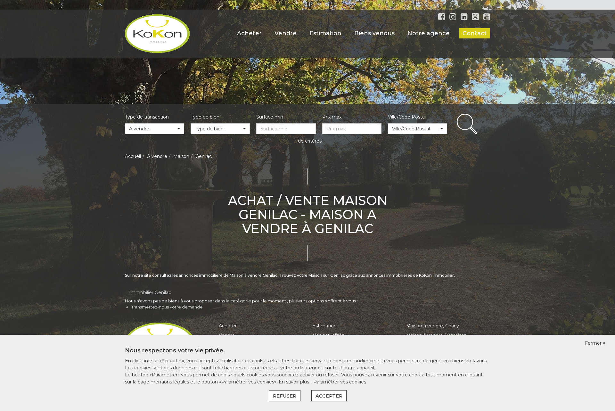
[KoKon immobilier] (157, 33)
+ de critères (308, 141)
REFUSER (284, 396)
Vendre (286, 33)
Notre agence (428, 33)
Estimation (325, 33)
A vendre (157, 156)
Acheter (249, 33)
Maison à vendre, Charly (432, 326)
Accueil (133, 156)
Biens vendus (374, 33)
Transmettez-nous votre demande (167, 306)
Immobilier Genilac (150, 292)
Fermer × (595, 343)
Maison (181, 156)
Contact (475, 33)
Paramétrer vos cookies (339, 382)
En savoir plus (294, 382)
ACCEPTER (329, 396)
